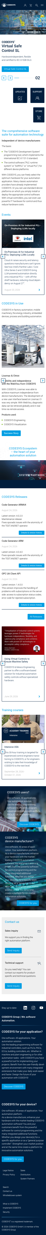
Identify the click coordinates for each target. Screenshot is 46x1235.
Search (6, 1176)
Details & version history (31, 521)
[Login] (25, 5)
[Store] (30, 5)
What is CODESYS (10, 1193)
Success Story (11, 422)
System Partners (27, 1167)
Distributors (25, 1163)
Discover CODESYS (13, 1075)
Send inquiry (13, 939)
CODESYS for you (13, 1148)
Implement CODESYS (12, 1197)
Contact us (7, 1180)
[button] (4, 67)
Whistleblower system (12, 1184)
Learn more (10, 58)
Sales (22, 1159)
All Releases (36, 605)
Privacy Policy (9, 1163)
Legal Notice (8, 1159)
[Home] (9, 5)
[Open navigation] (42, 5)
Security (6, 1201)
